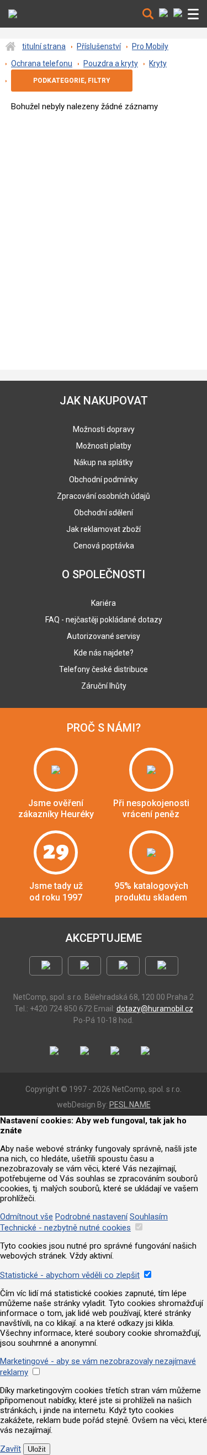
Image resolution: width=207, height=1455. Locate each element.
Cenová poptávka (103, 545)
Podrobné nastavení (91, 1217)
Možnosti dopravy (104, 429)
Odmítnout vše (26, 1217)
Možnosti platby (103, 445)
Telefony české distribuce (103, 669)
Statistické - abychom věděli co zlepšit (70, 1275)
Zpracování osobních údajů (103, 496)
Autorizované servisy (103, 636)
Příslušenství (99, 46)
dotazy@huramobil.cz (154, 1008)
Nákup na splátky (103, 462)
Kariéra (103, 603)
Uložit (37, 1449)
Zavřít (10, 1449)
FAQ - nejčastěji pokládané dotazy (103, 619)
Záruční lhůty (103, 685)
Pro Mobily (150, 46)
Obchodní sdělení (103, 512)
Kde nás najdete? (104, 652)
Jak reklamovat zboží (103, 529)
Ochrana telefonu (41, 63)
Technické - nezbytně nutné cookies (65, 1228)
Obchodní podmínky (103, 479)
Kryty (158, 63)
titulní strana (44, 46)
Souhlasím (149, 1217)
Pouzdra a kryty (110, 63)
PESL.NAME (130, 1104)
